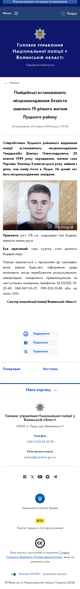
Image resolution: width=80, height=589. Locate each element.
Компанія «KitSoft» (29, 574)
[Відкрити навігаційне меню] (16, 13)
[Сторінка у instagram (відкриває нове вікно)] (47, 476)
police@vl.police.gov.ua (40, 457)
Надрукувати (41, 333)
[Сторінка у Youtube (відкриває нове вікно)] (40, 476)
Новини (14, 83)
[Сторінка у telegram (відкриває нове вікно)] (55, 476)
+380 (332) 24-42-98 (40, 441)
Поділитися (40, 342)
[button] (40, 390)
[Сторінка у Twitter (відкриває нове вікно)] (32, 476)
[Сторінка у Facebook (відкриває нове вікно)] (25, 476)
